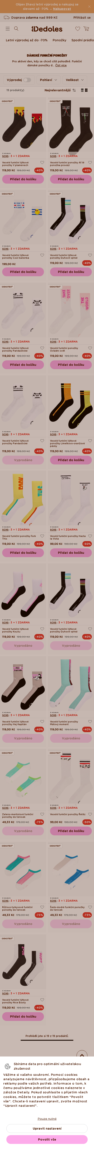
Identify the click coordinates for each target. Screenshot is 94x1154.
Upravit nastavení (47, 1128)
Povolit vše (47, 1139)
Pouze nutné (47, 1118)
